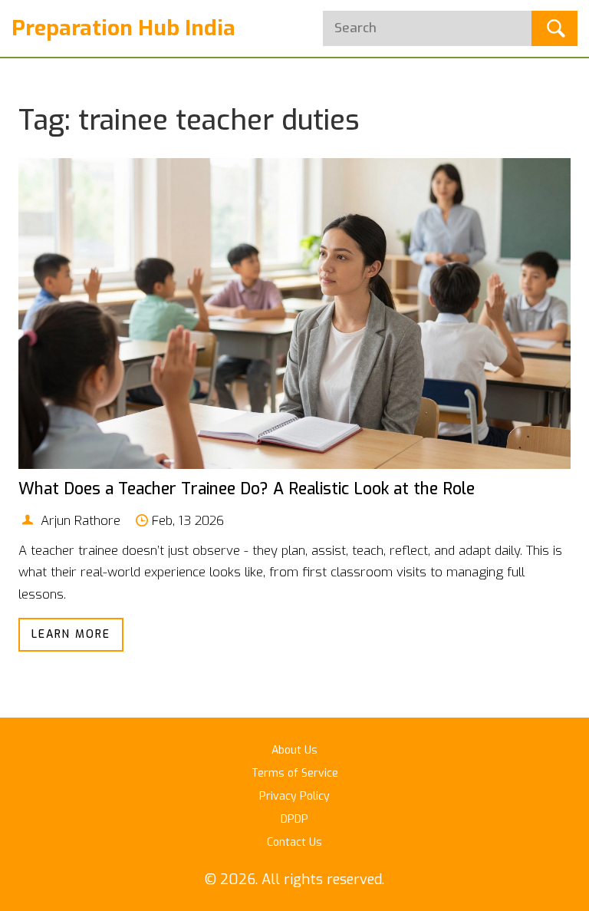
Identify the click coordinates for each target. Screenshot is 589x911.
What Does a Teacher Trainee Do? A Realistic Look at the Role (246, 489)
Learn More (70, 634)
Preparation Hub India (123, 28)
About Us (294, 750)
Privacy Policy (294, 796)
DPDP (294, 819)
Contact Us (294, 842)
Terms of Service (295, 773)
